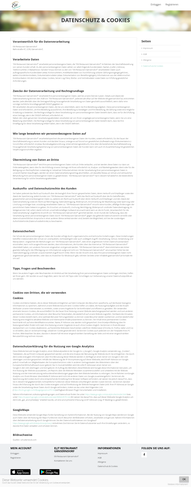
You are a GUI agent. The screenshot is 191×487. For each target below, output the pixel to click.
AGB (144, 54)
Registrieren (171, 4)
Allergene (146, 60)
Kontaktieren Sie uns (63, 460)
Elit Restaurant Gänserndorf (66, 456)
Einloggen (14, 453)
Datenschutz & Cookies (152, 66)
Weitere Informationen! (178, 484)
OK (184, 479)
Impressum (147, 48)
